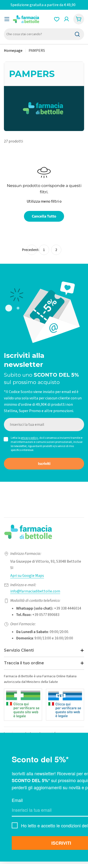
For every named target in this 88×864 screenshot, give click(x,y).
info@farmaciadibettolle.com (35, 591)
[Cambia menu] (7, 19)
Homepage (13, 50)
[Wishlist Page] (57, 19)
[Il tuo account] (66, 19)
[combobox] (44, 34)
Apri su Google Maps (27, 575)
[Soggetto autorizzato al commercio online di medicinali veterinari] (65, 705)
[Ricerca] (77, 34)
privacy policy (29, 438)
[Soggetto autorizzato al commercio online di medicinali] (23, 705)
